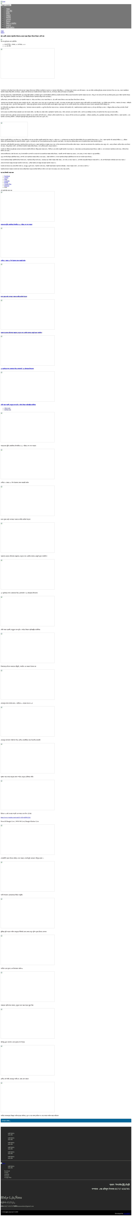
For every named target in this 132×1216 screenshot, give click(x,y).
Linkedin (6, 181)
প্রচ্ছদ (8, 9)
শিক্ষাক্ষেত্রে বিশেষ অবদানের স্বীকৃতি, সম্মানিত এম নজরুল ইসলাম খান (18, 666)
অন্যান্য (8, 25)
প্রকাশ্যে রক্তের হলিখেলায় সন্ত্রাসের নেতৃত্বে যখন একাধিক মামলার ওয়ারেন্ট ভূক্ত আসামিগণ (21, 332)
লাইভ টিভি (9, 11)
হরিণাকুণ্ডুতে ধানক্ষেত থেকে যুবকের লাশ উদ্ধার (13, 1042)
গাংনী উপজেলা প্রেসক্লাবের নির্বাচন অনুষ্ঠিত (12, 895)
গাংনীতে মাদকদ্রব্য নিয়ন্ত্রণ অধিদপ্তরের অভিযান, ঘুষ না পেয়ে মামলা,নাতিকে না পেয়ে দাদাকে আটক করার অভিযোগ (30, 1115)
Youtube (6, 1176)
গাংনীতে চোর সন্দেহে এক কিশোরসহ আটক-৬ (12, 968)
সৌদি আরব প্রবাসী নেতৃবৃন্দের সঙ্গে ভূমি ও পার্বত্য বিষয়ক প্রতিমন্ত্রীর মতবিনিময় (18, 404)
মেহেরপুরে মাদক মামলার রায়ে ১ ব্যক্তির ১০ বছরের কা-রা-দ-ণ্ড (17, 703)
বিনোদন (8, 21)
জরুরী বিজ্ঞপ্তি (10, 27)
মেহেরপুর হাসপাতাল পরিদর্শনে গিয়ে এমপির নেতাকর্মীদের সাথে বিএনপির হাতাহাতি (20, 740)
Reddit (6, 182)
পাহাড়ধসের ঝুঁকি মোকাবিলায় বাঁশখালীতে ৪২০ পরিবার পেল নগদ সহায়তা (16, 224)
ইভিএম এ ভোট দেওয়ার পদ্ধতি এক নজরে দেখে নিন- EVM (16, 813)
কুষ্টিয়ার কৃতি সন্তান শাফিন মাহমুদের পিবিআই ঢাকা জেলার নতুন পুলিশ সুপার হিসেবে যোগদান (24, 932)
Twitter (6, 177)
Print (5, 187)
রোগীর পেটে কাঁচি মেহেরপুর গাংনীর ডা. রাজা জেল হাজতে (15, 1079)
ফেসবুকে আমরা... (6, 1120)
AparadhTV (126, 1213)
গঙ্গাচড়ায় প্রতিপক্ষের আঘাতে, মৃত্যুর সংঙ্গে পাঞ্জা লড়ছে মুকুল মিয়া (17, 1005)
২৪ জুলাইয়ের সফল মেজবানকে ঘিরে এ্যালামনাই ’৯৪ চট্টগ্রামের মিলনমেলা (17, 368)
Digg (5, 179)
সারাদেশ (8, 15)
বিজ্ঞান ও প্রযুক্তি (11, 23)
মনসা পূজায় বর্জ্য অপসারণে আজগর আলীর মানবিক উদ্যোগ (14, 296)
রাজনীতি (8, 17)
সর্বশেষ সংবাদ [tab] (7, 408)
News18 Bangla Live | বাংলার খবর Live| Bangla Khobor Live (20, 821)
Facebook (7, 176)
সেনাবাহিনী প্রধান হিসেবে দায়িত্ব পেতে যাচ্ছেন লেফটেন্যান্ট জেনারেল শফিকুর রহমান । (22, 858)
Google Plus (7, 184)
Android (6, 1174)
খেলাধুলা (8, 19)
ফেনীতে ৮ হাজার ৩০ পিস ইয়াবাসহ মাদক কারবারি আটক (13, 260)
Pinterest (6, 185)
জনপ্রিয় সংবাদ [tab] (7, 410)
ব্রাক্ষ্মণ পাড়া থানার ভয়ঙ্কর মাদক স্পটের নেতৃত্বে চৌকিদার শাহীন (17, 777)
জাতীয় (8, 13)
